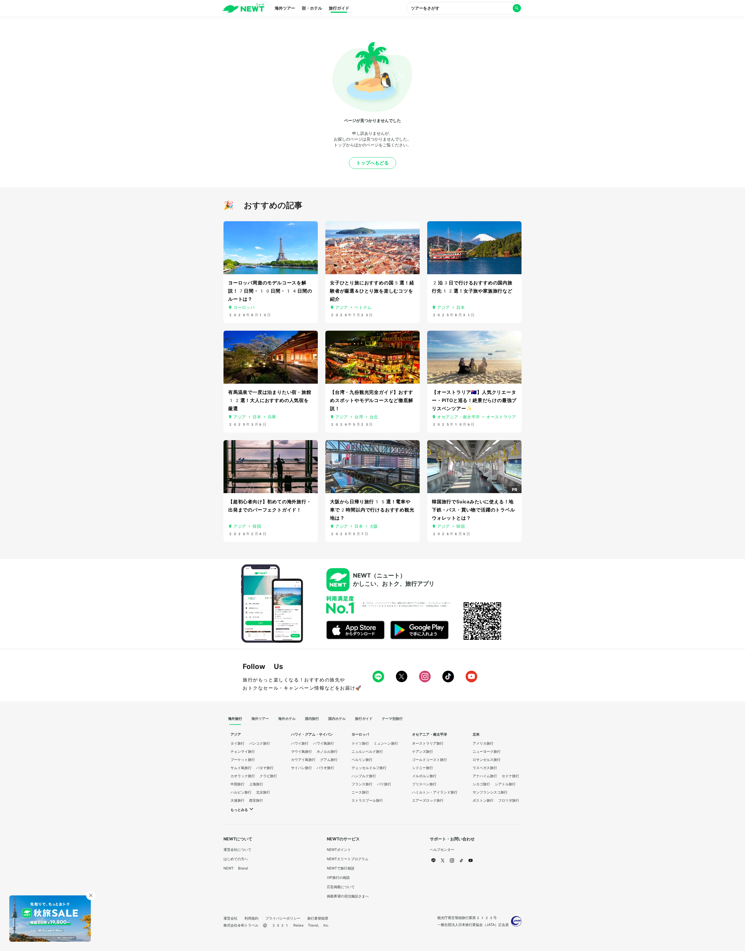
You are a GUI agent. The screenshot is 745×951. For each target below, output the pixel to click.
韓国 (257, 526)
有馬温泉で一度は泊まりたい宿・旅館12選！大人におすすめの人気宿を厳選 (269, 400)
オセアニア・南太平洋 (458, 417)
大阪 (374, 526)
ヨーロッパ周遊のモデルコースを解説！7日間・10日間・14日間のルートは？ (270, 291)
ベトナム (363, 307)
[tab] (235, 719)
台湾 (358, 417)
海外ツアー (285, 8)
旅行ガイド (339, 8)
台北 (374, 417)
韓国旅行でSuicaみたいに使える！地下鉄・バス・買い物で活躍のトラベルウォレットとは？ (473, 510)
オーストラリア (501, 417)
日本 (460, 307)
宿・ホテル (312, 8)
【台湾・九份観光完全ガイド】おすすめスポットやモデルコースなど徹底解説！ (371, 400)
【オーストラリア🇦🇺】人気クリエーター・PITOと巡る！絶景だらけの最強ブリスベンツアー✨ (474, 400)
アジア (341, 307)
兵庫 (272, 417)
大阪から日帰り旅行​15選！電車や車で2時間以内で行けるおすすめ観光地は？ (372, 510)
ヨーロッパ (244, 307)
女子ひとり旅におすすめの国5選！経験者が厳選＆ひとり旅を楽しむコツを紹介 (372, 291)
